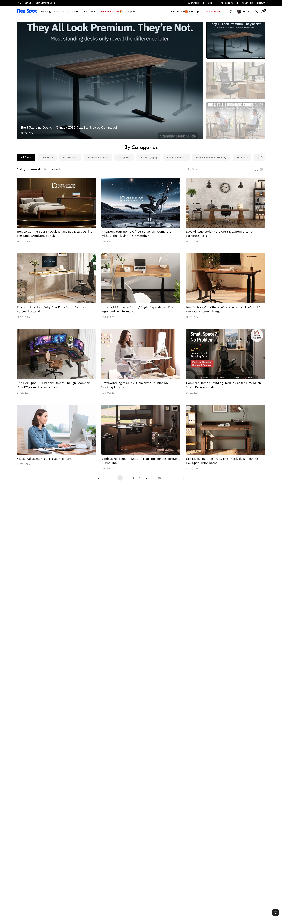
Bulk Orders (193, 3)
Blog (210, 3)
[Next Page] (183, 478)
